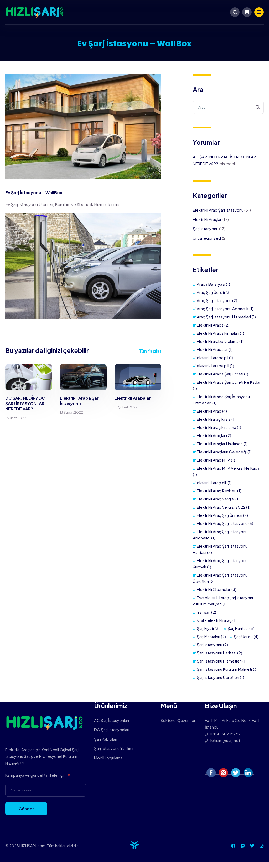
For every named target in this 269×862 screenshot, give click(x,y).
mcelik (232, 163)
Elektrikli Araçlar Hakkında (222, 443)
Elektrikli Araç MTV (216, 459)
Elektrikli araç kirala (216, 419)
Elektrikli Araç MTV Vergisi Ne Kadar (227, 471)
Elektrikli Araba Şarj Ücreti (222, 373)
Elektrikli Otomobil (216, 589)
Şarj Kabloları (105, 738)
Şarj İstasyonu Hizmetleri (222, 660)
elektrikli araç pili (214, 482)
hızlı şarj (206, 611)
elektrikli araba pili (215, 365)
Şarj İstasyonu (205, 228)
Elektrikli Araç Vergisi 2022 (223, 506)
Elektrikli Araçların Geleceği (224, 451)
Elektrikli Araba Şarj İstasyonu (80, 400)
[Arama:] (228, 106)
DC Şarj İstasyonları (111, 729)
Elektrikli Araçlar (207, 219)
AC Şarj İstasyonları (111, 720)
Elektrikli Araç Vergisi (218, 498)
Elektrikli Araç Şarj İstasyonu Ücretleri (220, 578)
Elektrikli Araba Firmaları (220, 332)
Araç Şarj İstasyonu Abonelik (225, 308)
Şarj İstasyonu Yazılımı (113, 748)
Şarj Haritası (240, 628)
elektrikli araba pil (215, 357)
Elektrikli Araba (213, 324)
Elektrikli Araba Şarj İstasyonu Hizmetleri (221, 399)
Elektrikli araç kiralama (219, 427)
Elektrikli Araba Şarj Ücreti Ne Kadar (227, 385)
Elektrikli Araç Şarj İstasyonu (218, 209)
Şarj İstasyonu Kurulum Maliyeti (227, 668)
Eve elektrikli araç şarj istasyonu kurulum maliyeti (223, 600)
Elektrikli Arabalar (133, 398)
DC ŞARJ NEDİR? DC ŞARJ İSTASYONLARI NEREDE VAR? (25, 403)
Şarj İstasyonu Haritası (219, 652)
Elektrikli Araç (212, 410)
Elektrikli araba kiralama (220, 341)
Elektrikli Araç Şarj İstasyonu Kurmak (220, 563)
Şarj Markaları (211, 636)
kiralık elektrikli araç (217, 620)
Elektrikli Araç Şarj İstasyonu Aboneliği (220, 534)
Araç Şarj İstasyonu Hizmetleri (226, 316)
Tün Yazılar (150, 351)
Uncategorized (207, 237)
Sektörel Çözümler (178, 720)
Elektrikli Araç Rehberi (219, 490)
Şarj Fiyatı (208, 628)
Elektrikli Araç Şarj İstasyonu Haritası (220, 549)
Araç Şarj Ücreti (214, 292)
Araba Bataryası (213, 284)
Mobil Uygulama (108, 757)
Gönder (26, 808)
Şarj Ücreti (246, 636)
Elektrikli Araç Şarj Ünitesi (222, 515)
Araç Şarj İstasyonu (217, 300)
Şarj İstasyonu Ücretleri (220, 677)
